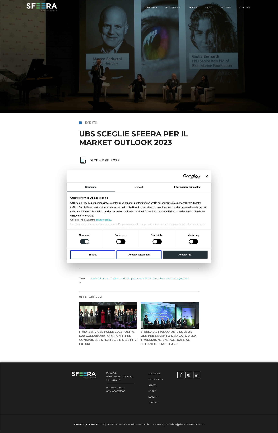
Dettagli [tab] (139, 187)
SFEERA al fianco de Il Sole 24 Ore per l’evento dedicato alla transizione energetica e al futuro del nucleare (170, 325)
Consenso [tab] (91, 187)
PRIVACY (79, 424)
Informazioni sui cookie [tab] (187, 187)
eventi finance (100, 278)
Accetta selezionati (139, 254)
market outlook (120, 278)
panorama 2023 (141, 278)
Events (91, 122)
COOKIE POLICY (95, 424)
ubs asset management (174, 278)
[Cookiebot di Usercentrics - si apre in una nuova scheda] (185, 176)
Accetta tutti (185, 254)
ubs (155, 278)
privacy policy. (104, 219)
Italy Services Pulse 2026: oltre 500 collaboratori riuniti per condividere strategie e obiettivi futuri (108, 325)
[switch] (120, 241)
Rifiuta (93, 254)
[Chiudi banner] (207, 176)
